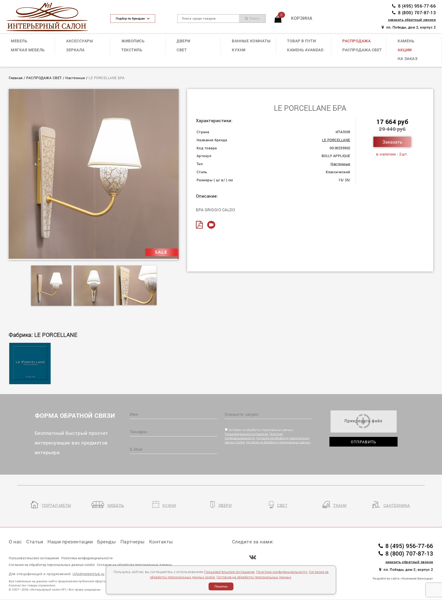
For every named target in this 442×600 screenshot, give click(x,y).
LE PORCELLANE (336, 140)
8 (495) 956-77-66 (417, 6)
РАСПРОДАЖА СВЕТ (362, 49)
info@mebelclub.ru (89, 573)
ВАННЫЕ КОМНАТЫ (251, 40)
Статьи (34, 541)
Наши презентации (70, 541)
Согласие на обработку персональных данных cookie (52, 564)
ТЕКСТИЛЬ (131, 49)
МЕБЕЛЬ (19, 40)
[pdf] (201, 225)
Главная (16, 77)
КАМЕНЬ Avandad (305, 49)
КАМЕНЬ (406, 40)
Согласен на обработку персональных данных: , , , (267, 436)
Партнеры (132, 541)
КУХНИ (239, 49)
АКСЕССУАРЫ (79, 40)
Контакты (161, 541)
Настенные (75, 77)
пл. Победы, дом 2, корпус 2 (411, 27)
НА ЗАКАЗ (407, 58)
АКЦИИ (405, 49)
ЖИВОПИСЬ (133, 40)
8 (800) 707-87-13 (417, 12)
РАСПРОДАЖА (356, 40)
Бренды (106, 541)
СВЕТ (182, 49)
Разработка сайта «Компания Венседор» (403, 578)
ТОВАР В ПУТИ (301, 40)
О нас (15, 541)
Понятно (221, 586)
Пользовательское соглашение (246, 434)
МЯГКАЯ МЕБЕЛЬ (28, 49)
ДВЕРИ (183, 40)
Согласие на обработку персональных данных (278, 442)
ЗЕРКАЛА (75, 49)
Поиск (253, 18)
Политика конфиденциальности (282, 572)
